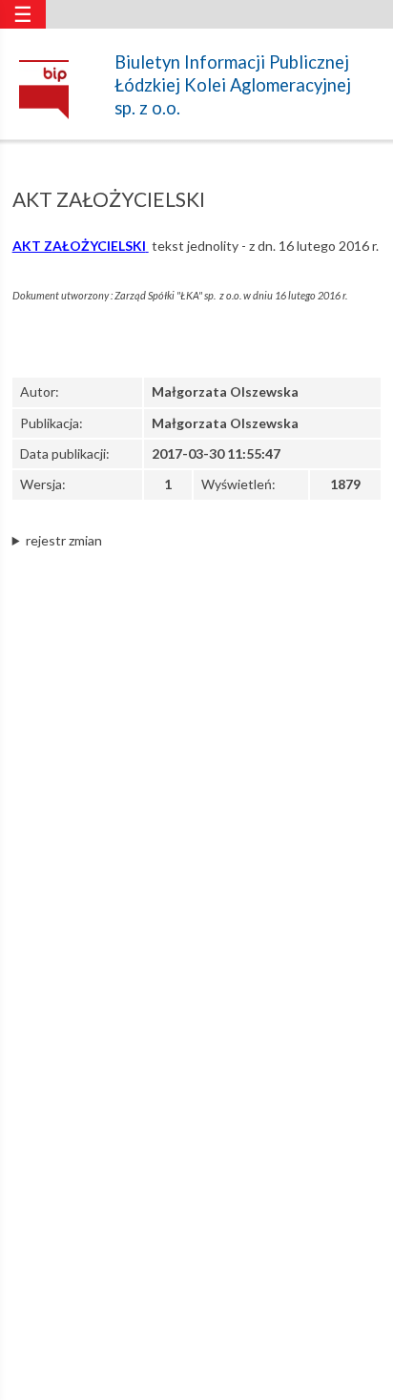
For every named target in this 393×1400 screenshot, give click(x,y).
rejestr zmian (64, 540)
